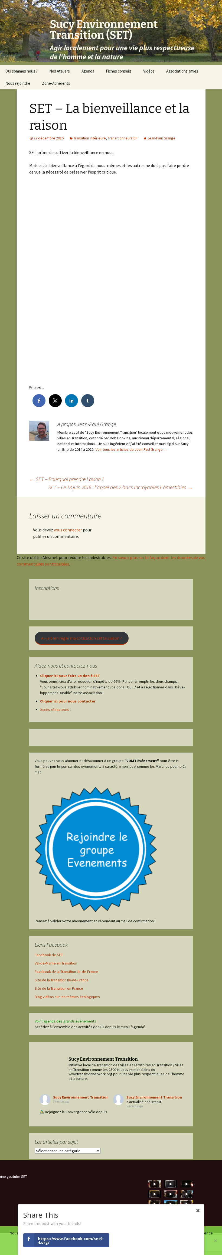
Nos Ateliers (59, 71)
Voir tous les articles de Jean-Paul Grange (131, 449)
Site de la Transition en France (59, 988)
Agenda (87, 71)
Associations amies (182, 71)
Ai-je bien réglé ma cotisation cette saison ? (81, 638)
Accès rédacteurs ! (55, 709)
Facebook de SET (49, 954)
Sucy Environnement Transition (81, 1097)
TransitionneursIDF (123, 138)
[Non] (215, 1240)
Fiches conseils (119, 71)
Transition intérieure (89, 138)
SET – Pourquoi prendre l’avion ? (66, 479)
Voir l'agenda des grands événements (65, 1021)
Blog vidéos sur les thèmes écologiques (67, 996)
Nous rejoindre (17, 83)
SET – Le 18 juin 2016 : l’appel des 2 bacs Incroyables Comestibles (120, 487)
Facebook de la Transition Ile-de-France (66, 971)
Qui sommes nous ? (21, 71)
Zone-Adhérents (56, 83)
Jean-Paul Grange (161, 138)
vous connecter (68, 529)
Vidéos (149, 71)
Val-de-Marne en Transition (56, 963)
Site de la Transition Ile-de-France (62, 980)
